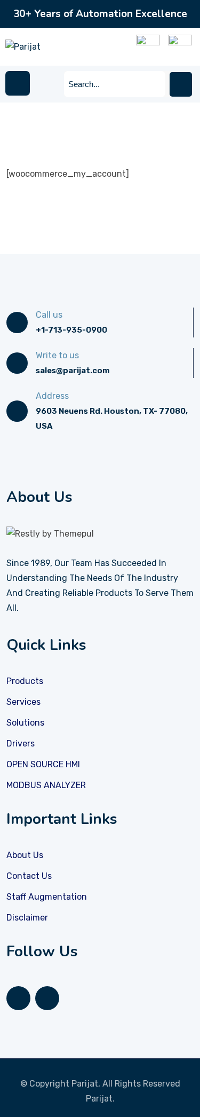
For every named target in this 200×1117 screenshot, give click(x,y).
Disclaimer (27, 918)
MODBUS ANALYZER (46, 785)
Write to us (57, 355)
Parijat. (100, 1099)
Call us (49, 315)
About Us (24, 855)
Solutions (25, 723)
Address (52, 396)
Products (24, 681)
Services (23, 702)
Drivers (20, 743)
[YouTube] (47, 998)
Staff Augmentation (46, 897)
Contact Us (29, 876)
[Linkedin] (18, 998)
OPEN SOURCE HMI (43, 764)
